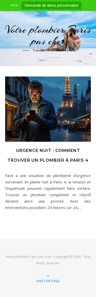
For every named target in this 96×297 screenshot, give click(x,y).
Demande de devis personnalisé (51, 5)
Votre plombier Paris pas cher (48, 35)
